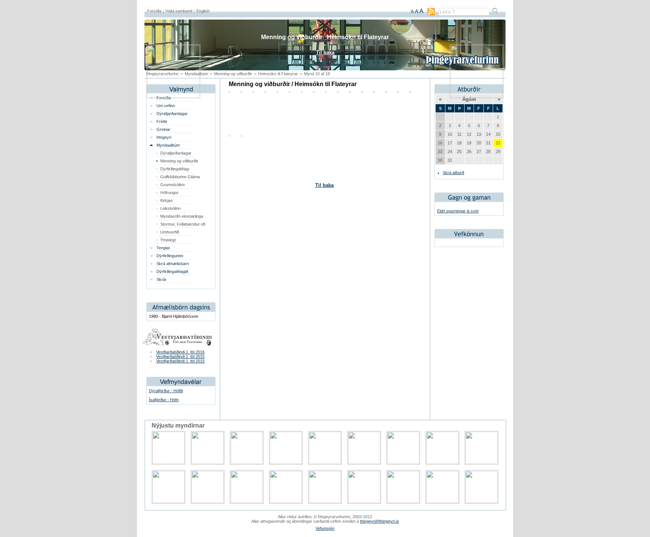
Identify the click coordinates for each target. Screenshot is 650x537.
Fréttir (161, 121)
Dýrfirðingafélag (174, 169)
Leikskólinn (170, 208)
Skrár (161, 279)
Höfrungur (169, 192)
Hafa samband (179, 11)
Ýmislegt (168, 240)
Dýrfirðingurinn (169, 255)
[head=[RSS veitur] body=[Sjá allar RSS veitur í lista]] (431, 14)
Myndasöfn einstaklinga (181, 216)
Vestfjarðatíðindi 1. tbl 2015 (180, 361)
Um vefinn (165, 105)
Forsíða (154, 11)
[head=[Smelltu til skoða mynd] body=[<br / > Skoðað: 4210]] (229, 135)
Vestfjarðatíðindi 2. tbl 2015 (180, 356)
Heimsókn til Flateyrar (358, 37)
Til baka (324, 185)
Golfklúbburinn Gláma (180, 176)
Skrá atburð (453, 172)
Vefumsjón (325, 528)
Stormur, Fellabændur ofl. (183, 224)
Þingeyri (163, 137)
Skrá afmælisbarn (172, 263)
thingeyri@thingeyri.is (379, 521)
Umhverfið (169, 232)
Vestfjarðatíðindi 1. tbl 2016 (180, 352)
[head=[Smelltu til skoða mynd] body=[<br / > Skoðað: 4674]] (241, 135)
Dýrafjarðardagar (172, 113)
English (203, 11)
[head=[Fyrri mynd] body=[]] (173, 96)
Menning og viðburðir (179, 161)
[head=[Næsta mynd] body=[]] (477, 96)
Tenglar (163, 248)
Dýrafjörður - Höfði (166, 390)
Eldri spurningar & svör (458, 211)
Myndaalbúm (168, 145)
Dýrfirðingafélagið (172, 271)
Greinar (163, 129)
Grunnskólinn (172, 184)
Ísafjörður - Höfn (164, 399)
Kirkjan (166, 200)
